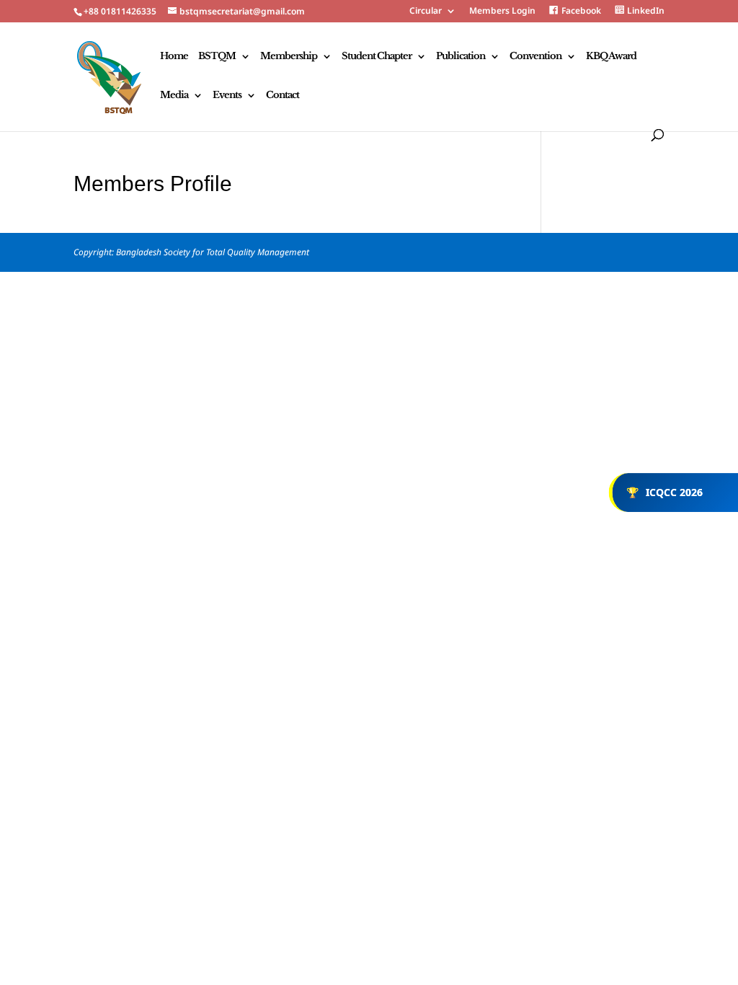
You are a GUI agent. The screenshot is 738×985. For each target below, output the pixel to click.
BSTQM (217, 56)
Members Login (502, 11)
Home (174, 56)
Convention (535, 56)
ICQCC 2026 (664, 492)
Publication (460, 56)
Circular (425, 11)
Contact (282, 95)
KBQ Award (611, 56)
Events (227, 95)
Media (174, 95)
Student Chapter (377, 56)
